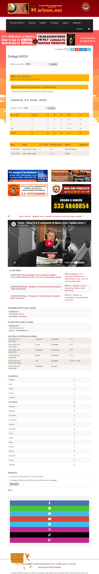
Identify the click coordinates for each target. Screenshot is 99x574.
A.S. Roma (54, 23)
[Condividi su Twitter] (89, 49)
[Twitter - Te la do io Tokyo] (49, 524)
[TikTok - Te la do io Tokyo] (49, 535)
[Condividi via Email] (68, 49)
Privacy (72, 564)
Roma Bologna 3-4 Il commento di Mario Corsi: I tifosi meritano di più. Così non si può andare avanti (36, 276)
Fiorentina (23, 316)
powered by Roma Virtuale (49, 567)
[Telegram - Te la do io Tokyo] (49, 513)
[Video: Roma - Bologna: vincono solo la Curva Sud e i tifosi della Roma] (76, 288)
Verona (11, 330)
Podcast (32, 23)
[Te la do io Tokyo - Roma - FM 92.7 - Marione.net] (42, 8)
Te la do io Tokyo (17, 23)
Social (79, 29)
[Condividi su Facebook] (85, 49)
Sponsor (76, 23)
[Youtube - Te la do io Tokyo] (49, 519)
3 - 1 (51, 149)
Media (65, 23)
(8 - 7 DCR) (75, 361)
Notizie (43, 23)
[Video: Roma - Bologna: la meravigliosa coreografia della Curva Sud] (76, 297)
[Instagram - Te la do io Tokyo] (49, 529)
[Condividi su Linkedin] (81, 49)
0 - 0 (51, 153)
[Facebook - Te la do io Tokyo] (49, 503)
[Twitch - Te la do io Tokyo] (49, 540)
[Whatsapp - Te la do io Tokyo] (49, 508)
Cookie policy (61, 564)
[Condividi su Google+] (77, 49)
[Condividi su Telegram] (72, 49)
